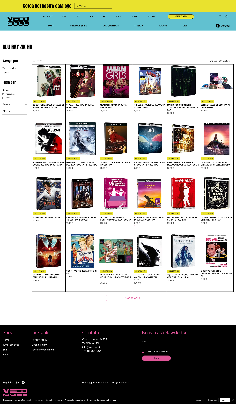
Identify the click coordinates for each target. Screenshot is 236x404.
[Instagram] (18, 382)
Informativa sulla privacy (106, 400)
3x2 (5, 349)
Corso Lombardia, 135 (94, 339)
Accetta (225, 400)
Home (6, 339)
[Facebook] (23, 382)
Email (145, 341)
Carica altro (132, 298)
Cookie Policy (39, 344)
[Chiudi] (233, 400)
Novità (6, 354)
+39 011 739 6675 (92, 351)
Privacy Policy (39, 339)
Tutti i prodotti (11, 344)
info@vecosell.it (121, 382)
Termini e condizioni (43, 349)
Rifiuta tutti (212, 400)
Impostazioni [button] (199, 400)
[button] (138, 16)
